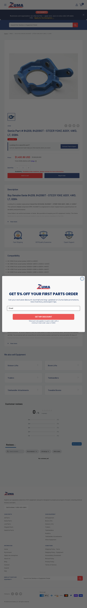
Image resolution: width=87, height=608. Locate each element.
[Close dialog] (82, 279)
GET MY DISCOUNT (43, 317)
